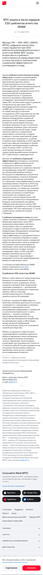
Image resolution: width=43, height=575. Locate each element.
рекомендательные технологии (15, 562)
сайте (26, 267)
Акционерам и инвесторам (12, 521)
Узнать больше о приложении (13, 486)
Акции (14, 513)
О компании (7, 509)
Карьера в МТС (34, 517)
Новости (5, 513)
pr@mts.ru (12, 382)
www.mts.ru (24, 460)
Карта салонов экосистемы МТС (14, 517)
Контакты (29, 509)
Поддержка (18, 509)
